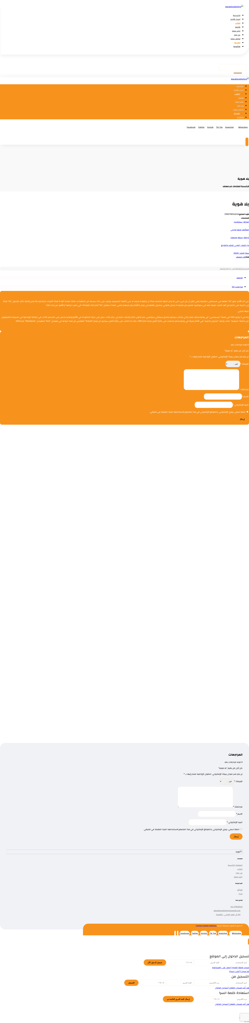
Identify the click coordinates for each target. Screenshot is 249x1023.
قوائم (240, 890)
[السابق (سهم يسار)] (248, 1021)
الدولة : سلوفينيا (241, 222)
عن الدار (239, 873)
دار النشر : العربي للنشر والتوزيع (235, 245)
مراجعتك (244, 389)
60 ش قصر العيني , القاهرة (228, 915)
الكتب (240, 869)
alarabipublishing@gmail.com (227, 911)
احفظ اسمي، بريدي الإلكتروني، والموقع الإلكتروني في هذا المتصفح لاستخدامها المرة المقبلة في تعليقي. (197, 412)
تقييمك (244, 364)
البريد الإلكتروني (241, 405)
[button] (245, 53)
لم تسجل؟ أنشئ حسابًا (239, 971)
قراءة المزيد (218, 466)
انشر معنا (238, 877)
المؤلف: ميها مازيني (239, 230)
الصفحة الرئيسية (235, 865)
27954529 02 (237, 907)
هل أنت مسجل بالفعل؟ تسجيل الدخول (232, 988)
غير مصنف (240, 257)
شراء (240, 894)
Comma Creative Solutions (206, 925)
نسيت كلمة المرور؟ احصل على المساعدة (230, 967)
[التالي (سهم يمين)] (245, 1021)
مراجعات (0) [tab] (237, 287)
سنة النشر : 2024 (241, 253)
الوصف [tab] (240, 278)
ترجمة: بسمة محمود (239, 237)
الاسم (245, 396)
